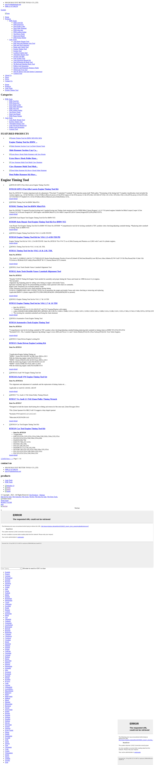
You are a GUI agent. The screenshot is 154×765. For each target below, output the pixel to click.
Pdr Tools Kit (16, 497)
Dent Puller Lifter (19, 26)
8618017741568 (6, 502)
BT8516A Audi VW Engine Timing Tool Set (28, 377)
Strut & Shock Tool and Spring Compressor (27, 71)
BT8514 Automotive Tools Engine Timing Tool (29, 322)
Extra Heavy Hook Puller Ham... (23, 158)
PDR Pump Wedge (19, 38)
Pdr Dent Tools (52, 497)
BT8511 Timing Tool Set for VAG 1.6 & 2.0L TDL (31, 251)
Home (7, 17)
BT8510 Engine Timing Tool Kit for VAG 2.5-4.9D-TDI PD (34, 237)
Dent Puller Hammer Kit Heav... (23, 174)
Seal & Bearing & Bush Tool (23, 62)
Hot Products (33, 495)
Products (8, 19)
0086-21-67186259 (11, 6)
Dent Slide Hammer (20, 28)
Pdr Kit (31, 497)
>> (12, 459)
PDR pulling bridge (19, 32)
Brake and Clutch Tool (20, 47)
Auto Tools (13, 39)
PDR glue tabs (18, 30)
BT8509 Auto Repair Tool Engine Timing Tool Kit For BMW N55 (37, 222)
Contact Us (8, 81)
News (7, 77)
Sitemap (42, 495)
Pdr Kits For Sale (41, 497)
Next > (8, 459)
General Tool (17, 73)
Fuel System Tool (19, 58)
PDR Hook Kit (18, 24)
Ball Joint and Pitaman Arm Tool (24, 43)
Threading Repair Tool (20, 55)
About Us (8, 75)
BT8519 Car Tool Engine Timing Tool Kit (27, 428)
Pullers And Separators (20, 66)
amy (2, 504)
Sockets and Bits (18, 56)
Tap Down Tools (19, 34)
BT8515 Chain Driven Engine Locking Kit (27, 343)
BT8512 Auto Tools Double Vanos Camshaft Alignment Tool (35, 271)
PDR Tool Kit (18, 23)
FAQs (7, 79)
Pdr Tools (25, 497)
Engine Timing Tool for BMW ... (23, 142)
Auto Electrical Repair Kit (22, 60)
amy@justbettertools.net (13, 4)
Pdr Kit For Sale (6, 497)
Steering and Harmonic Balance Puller (26, 68)
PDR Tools (13, 21)
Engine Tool (17, 51)
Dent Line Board (19, 36)
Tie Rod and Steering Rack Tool (24, 64)
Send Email (4, 500)
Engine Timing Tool (20, 49)
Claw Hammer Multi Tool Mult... (23, 166)
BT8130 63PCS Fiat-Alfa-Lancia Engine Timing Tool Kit (33, 189)
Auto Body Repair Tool (21, 41)
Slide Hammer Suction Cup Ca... (23, 150)
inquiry (11, 199)
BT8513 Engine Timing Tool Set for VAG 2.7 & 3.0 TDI (33, 303)
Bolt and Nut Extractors (21, 45)
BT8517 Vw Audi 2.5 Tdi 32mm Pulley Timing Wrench (33, 399)
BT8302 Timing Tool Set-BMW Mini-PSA (27, 206)
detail (15, 199)
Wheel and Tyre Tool (20, 70)
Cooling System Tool (20, 53)
